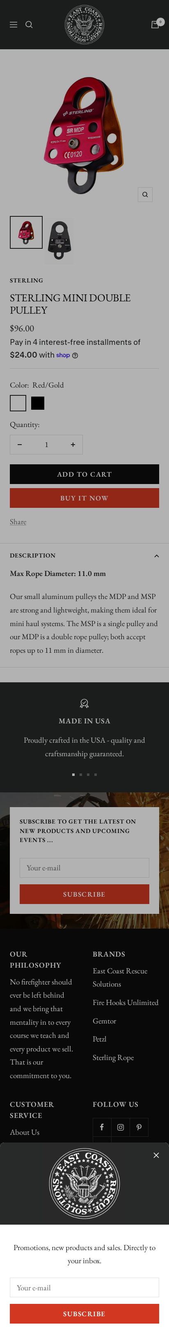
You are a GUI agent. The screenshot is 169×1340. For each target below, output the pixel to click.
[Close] (156, 1155)
